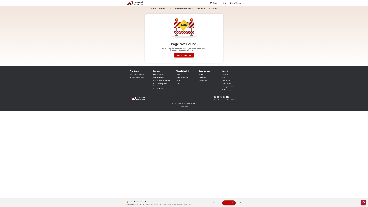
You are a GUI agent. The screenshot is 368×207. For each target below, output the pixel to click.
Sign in (201, 74)
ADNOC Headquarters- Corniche (160, 85)
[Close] (240, 203)
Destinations (203, 77)
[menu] (184, 8)
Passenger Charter (228, 87)
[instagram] (224, 97)
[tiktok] (230, 97)
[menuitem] (153, 8)
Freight (178, 80)
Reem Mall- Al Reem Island (161, 89)
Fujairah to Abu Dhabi (137, 77)
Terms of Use (226, 80)
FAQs (223, 77)
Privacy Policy (226, 84)
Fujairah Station (158, 74)
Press (178, 84)
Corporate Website (182, 77)
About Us (179, 74)
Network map (203, 80)
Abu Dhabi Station (158, 77)
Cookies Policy (226, 90)
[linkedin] (218, 97)
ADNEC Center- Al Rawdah (161, 80)
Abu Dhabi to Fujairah (137, 74)
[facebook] (215, 97)
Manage (216, 203)
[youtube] (227, 97)
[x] (221, 97)
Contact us (225, 74)
